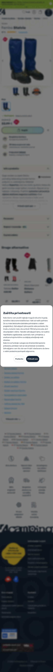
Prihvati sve (33, 359)
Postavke (19, 359)
